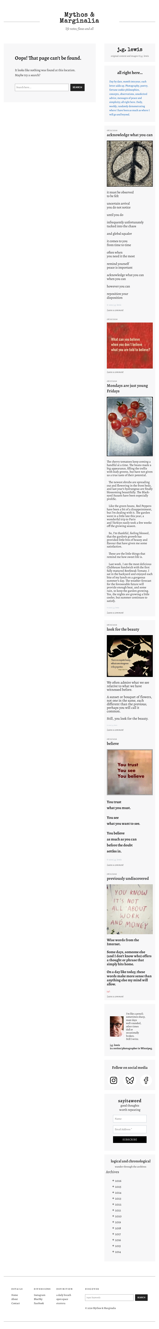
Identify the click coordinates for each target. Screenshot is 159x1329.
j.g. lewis (129, 50)
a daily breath (63, 1295)
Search (77, 87)
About (14, 1299)
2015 (118, 1246)
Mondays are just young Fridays (127, 388)
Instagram (39, 1295)
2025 (118, 1186)
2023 (118, 1198)
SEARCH (141, 1298)
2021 (118, 1210)
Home (14, 1295)
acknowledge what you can (130, 135)
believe (113, 743)
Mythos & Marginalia (79, 18)
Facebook (39, 1303)
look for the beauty (123, 629)
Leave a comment (116, 310)
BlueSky (38, 1299)
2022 (118, 1204)
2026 (118, 1181)
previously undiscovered (128, 878)
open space (62, 1299)
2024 (118, 1192)
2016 (118, 1240)
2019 (118, 1222)
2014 (118, 1252)
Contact (15, 1303)
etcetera (60, 1303)
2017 (118, 1234)
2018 (118, 1228)
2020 (118, 1216)
